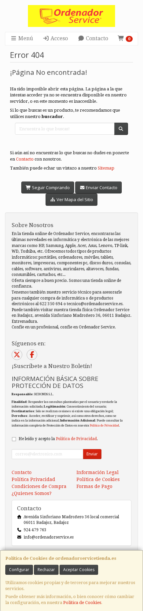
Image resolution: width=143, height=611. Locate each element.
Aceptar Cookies (78, 569)
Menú (25, 38)
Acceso (58, 38)
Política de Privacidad (104, 425)
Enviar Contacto (101, 187)
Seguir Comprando (50, 187)
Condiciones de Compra (39, 486)
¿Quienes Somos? (32, 493)
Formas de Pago (94, 486)
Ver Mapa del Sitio (74, 199)
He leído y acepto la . (58, 438)
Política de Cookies (82, 602)
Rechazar (46, 569)
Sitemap (106, 168)
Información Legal (97, 472)
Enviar (92, 454)
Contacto (96, 38)
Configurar (19, 569)
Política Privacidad (33, 479)
